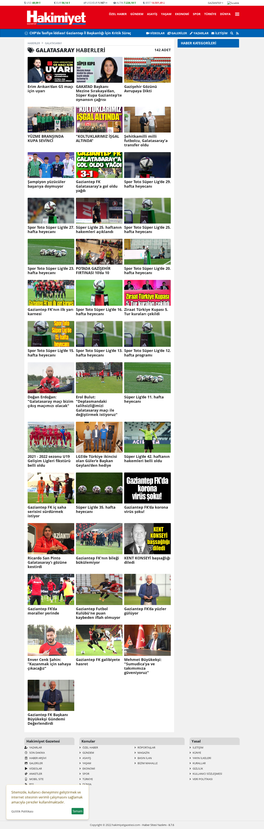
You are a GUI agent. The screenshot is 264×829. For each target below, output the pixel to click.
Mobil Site (36, 779)
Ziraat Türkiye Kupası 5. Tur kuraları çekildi (146, 311)
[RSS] (237, 33)
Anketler (35, 774)
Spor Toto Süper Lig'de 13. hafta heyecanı (99, 352)
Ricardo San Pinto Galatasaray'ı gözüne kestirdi (47, 562)
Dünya (225, 14)
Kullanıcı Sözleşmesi (207, 774)
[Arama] (231, 33)
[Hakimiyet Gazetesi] (55, 17)
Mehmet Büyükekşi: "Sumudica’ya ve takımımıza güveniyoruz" (142, 666)
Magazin (143, 752)
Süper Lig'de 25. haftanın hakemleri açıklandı (99, 229)
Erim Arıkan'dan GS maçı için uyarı (50, 88)
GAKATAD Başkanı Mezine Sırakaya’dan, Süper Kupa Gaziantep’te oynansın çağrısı (99, 93)
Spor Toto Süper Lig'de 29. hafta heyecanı (147, 184)
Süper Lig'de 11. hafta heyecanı (144, 399)
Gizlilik (197, 768)
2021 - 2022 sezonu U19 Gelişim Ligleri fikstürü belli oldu (49, 460)
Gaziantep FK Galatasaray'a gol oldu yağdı (97, 186)
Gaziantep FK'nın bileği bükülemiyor (97, 560)
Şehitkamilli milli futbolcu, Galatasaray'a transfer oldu (146, 140)
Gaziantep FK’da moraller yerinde (43, 611)
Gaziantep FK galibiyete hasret (98, 661)
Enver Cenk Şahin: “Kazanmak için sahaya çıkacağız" (49, 663)
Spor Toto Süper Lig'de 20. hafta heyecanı (147, 270)
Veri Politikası (202, 779)
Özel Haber (118, 14)
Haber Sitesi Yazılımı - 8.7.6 (158, 825)
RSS (31, 784)
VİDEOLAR (157, 33)
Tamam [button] (77, 811)
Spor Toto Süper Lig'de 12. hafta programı (147, 352)
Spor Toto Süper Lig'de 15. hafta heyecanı (51, 352)
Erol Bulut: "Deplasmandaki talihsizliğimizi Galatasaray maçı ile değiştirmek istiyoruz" (97, 406)
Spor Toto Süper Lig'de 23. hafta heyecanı (51, 270)
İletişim (220, 33)
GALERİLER (179, 33)
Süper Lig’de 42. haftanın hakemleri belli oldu (147, 458)
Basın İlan (144, 758)
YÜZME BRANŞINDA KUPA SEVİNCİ (46, 138)
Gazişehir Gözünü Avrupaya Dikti (140, 88)
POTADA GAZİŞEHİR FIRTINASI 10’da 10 (93, 270)
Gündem (136, 14)
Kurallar (199, 763)
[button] (236, 13)
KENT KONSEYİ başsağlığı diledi (147, 560)
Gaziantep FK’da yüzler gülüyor (145, 611)
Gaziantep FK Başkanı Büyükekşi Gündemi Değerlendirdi (48, 719)
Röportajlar (146, 747)
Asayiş (152, 14)
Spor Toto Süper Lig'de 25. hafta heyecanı (147, 229)
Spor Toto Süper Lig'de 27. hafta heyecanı (51, 229)
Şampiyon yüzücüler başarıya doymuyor (46, 184)
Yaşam (166, 14)
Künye (196, 752)
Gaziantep (214, 3)
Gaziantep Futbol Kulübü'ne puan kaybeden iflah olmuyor (98, 613)
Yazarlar (201, 33)
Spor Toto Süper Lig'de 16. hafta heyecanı (99, 311)
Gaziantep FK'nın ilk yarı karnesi (50, 311)
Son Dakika (37, 752)
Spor (196, 14)
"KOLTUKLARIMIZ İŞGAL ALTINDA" (97, 138)
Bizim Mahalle (147, 763)
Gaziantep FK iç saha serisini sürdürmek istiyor (47, 511)
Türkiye (210, 14)
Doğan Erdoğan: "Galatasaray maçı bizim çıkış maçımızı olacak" (50, 401)
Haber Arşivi (37, 758)
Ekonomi (182, 14)
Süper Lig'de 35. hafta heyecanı (96, 509)
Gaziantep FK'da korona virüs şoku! (146, 509)
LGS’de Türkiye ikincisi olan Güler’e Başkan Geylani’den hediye (96, 460)
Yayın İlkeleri (201, 758)
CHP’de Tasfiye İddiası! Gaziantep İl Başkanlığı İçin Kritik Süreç (80, 33)
